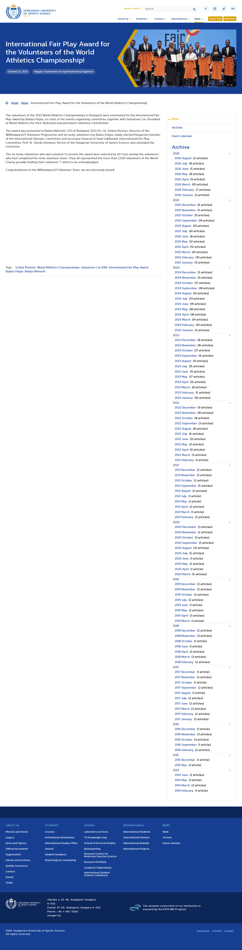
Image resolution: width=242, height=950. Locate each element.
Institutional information (59, 837)
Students (141, 19)
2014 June (181, 774)
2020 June (182, 558)
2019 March (182, 620)
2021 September (185, 485)
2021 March (182, 512)
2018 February (184, 662)
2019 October (183, 594)
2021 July (181, 496)
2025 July (181, 231)
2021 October (183, 480)
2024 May (181, 309)
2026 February (184, 189)
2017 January (183, 719)
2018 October (183, 641)
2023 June (181, 371)
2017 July (181, 698)
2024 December (185, 272)
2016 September (186, 744)
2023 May (181, 376)
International (179, 19)
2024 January (184, 330)
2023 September (186, 355)
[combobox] (170, 9)
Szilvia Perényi (25, 267)
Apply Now (215, 18)
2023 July (181, 366)
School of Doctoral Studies (100, 843)
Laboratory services (96, 832)
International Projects (136, 849)
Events (10, 877)
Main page (203, 931)
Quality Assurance (17, 866)
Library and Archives (18, 860)
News (198, 19)
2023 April (181, 382)
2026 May (181, 174)
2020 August (183, 547)
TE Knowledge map (95, 837)
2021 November (185, 475)
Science (159, 19)
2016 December (185, 729)
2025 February (184, 257)
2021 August (183, 490)
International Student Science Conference (97, 874)
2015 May (181, 765)
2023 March (182, 387)
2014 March (182, 785)
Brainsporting (92, 849)
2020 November (185, 532)
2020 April (182, 569)
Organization (13, 854)
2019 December (185, 584)
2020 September (186, 542)
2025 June (181, 236)
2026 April (182, 179)
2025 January (184, 262)
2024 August (183, 293)
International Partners (136, 837)
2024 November (185, 277)
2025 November (185, 210)
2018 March (182, 656)
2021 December (185, 469)
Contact (136, 9)
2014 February (184, 790)
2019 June (181, 605)
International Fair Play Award (128, 267)
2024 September (186, 288)
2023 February (184, 392)
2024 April (182, 314)
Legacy (10, 837)
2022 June (181, 439)
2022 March (182, 454)
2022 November (185, 412)
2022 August (183, 428)
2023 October (184, 350)
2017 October (183, 682)
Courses (50, 832)
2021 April (181, 506)
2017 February (184, 713)
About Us (123, 19)
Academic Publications (98, 867)
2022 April (181, 449)
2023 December (185, 340)
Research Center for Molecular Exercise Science (100, 855)
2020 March (183, 574)
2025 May (181, 241)
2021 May (181, 501)
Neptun (127, 9)
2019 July (181, 599)
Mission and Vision (17, 832)
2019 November (185, 589)
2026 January (184, 195)
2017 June (181, 703)
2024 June (181, 303)
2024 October (184, 282)
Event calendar (182, 136)
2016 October (183, 739)
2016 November (185, 734)
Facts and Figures (16, 843)
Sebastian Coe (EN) (94, 267)
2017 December (185, 671)
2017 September (185, 687)
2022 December (185, 407)
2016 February (184, 750)
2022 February (184, 460)
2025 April (181, 246)
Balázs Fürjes (14, 271)
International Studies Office (61, 843)
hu (233, 8)
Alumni (49, 849)
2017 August (183, 692)
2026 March (182, 184)
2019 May (181, 610)
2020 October (184, 537)
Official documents (17, 849)
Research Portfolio (95, 862)
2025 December (185, 204)
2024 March (182, 319)
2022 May (181, 444)
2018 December (185, 630)
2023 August (183, 361)
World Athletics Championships (58, 267)
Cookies (229, 931)
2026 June (181, 168)
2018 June (181, 646)
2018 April (181, 651)
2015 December (185, 759)
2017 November (185, 677)
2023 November (185, 345)
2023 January (184, 397)
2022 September (186, 423)
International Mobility (136, 843)
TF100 (9, 883)
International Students (136, 832)
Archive (177, 127)
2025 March (182, 252)
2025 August (183, 225)
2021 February (184, 517)
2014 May (181, 780)
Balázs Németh (35, 271)
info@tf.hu (54, 915)
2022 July (181, 433)
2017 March (182, 708)
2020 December (185, 526)
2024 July (181, 298)
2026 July (181, 163)
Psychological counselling (60, 860)
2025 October (184, 215)
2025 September (186, 220)
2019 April (181, 615)
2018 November (185, 635)
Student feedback (55, 854)
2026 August (183, 158)
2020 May (181, 563)
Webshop (229, 18)
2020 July (181, 553)
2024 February (184, 324)
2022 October (184, 418)
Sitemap (217, 931)
